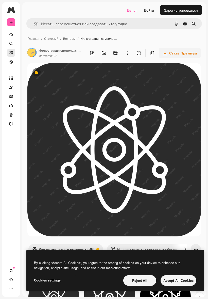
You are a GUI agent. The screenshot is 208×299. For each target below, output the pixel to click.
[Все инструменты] (11, 78)
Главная (33, 38)
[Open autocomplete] (34, 24)
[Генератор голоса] (11, 115)
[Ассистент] (11, 124)
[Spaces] (11, 87)
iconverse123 (48, 55)
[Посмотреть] (11, 62)
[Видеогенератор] (11, 106)
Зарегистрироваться (181, 10)
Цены (131, 10)
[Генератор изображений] (11, 96)
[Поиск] (11, 44)
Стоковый (51, 38)
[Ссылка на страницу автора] (32, 53)
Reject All (139, 280)
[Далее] (185, 249)
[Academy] (11, 280)
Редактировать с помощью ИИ (63, 250)
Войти (149, 10)
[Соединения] (11, 271)
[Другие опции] (127, 53)
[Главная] (11, 34)
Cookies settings (47, 280)
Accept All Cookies (178, 280)
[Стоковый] (11, 53)
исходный (61, 73)
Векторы (69, 38)
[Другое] (11, 289)
